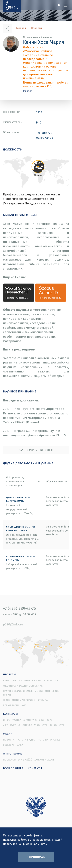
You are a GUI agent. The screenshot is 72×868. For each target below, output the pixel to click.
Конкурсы (10, 713)
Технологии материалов (19, 700)
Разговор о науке (49, 740)
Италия (27, 91)
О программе (12, 753)
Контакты (35, 768)
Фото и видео (26, 740)
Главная (21, 28)
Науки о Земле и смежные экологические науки (31, 693)
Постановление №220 (17, 759)
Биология (9, 680)
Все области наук (14, 705)
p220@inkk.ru (13, 624)
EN (58, 4)
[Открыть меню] (65, 5)
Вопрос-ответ (13, 768)
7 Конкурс (9, 725)
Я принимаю (36, 856)
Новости (8, 740)
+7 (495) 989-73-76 (19, 608)
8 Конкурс (25, 725)
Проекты (36, 28)
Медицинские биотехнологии (38, 680)
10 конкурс (57, 725)
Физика (43, 700)
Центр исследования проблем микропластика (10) (46, 84)
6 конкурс (45, 720)
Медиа (7, 733)
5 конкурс (30, 720)
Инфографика (12, 720)
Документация (44, 759)
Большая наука (13, 745)
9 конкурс (40, 725)
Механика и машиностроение (23, 686)
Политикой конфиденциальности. (25, 844)
